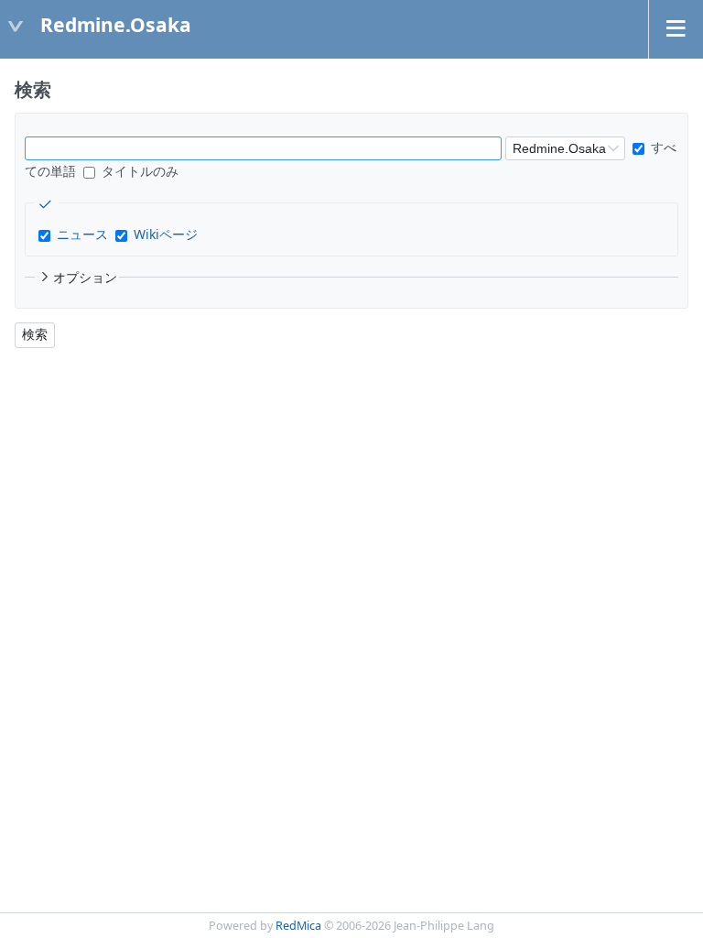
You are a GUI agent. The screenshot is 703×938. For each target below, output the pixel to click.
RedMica (298, 925)
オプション (85, 277)
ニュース (82, 234)
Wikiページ (166, 234)
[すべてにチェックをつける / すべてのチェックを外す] (47, 204)
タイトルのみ (138, 171)
